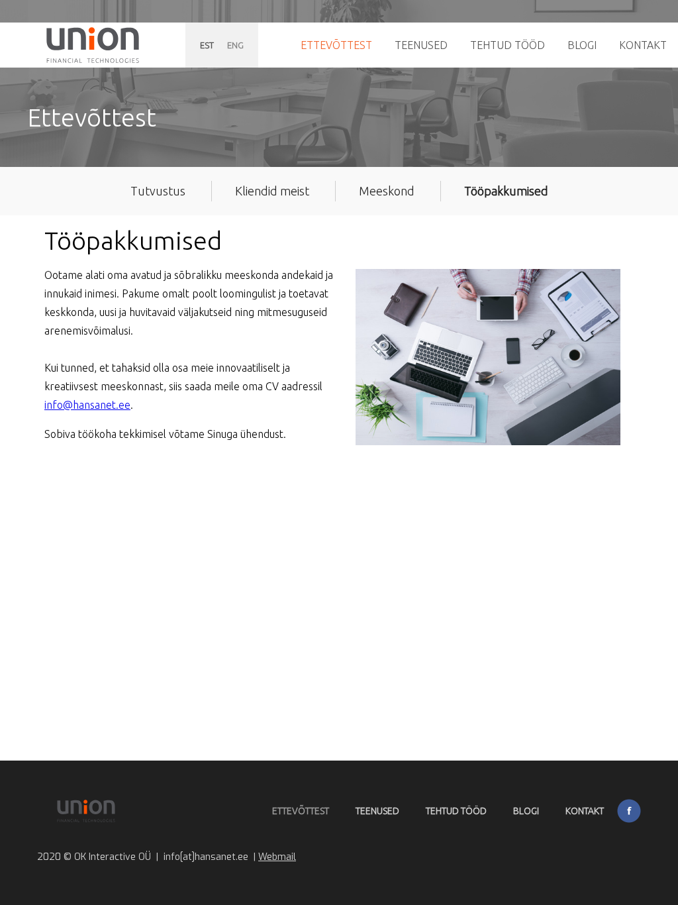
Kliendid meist (272, 190)
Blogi (582, 45)
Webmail (277, 857)
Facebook (629, 811)
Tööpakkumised (506, 190)
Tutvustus (157, 190)
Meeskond (386, 190)
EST (207, 45)
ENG (235, 45)
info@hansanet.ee (87, 405)
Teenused (421, 45)
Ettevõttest (336, 45)
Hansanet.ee (92, 45)
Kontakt (643, 45)
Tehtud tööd (507, 45)
